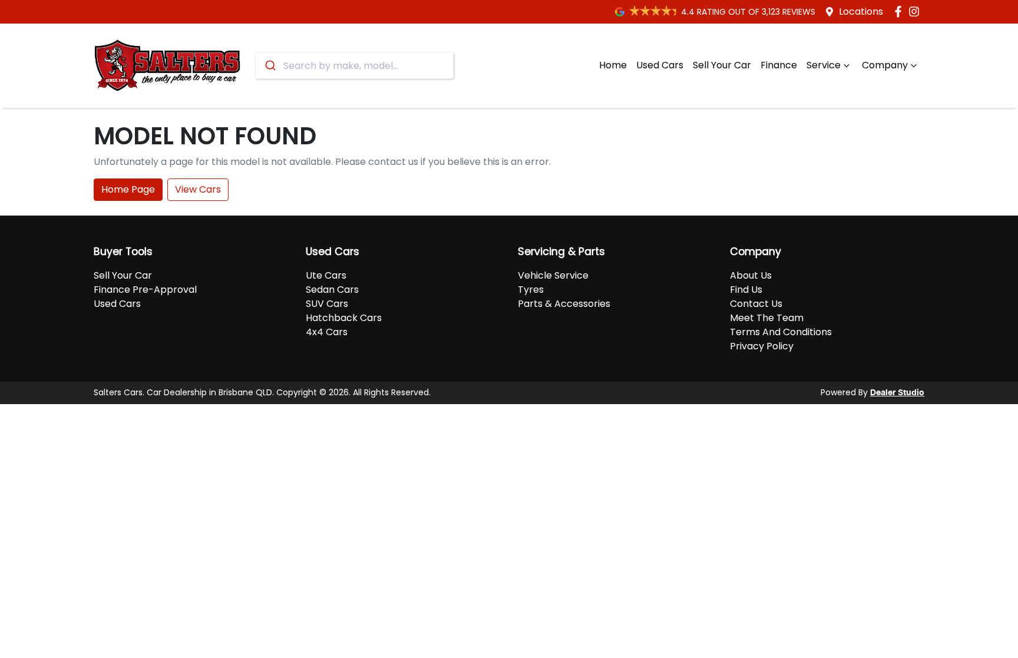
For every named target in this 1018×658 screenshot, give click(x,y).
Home (613, 65)
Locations (861, 11)
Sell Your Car (722, 65)
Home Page (128, 189)
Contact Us (756, 303)
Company (885, 65)
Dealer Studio (897, 393)
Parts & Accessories (564, 303)
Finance (779, 65)
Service (824, 65)
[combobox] (354, 65)
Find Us (746, 289)
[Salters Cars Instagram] (916, 11)
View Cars (198, 189)
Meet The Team (767, 318)
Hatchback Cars (344, 318)
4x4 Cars (327, 332)
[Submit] (269, 65)
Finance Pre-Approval (145, 289)
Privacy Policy (762, 346)
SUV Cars (327, 303)
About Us (751, 275)
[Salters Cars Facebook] (900, 11)
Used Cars (659, 65)
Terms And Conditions (781, 332)
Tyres (531, 289)
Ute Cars (326, 275)
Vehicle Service (553, 275)
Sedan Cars (332, 289)
